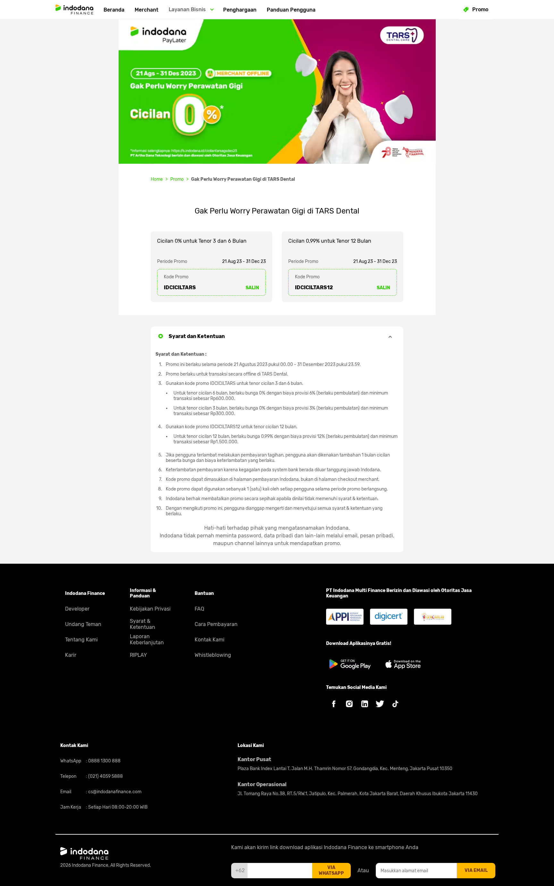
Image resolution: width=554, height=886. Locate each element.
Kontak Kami (209, 640)
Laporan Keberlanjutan (147, 639)
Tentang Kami (81, 640)
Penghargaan (239, 10)
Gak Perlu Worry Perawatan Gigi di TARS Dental (243, 179)
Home (157, 179)
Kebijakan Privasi (150, 609)
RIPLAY (138, 655)
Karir (70, 655)
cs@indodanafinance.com (114, 792)
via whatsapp (331, 870)
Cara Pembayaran (216, 624)
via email (476, 870)
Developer (77, 609)
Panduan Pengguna (291, 10)
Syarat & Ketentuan (142, 624)
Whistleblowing (213, 655)
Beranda (114, 10)
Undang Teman (83, 624)
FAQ (199, 609)
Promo (177, 179)
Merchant (146, 10)
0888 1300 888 (104, 761)
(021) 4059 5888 (105, 776)
